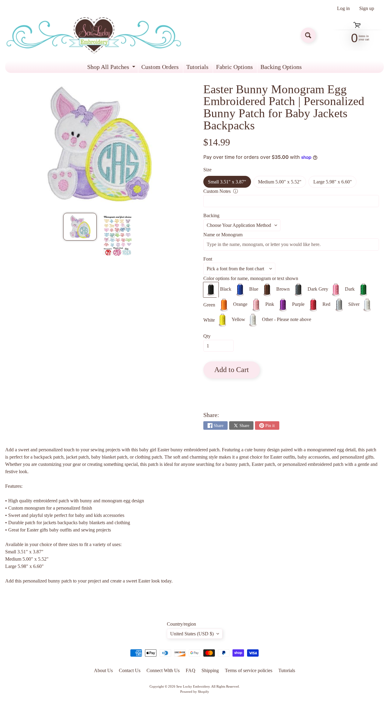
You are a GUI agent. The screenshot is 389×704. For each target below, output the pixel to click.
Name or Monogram (223, 234)
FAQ (190, 670)
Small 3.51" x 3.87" (229, 183)
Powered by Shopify (194, 691)
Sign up (366, 8)
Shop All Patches (112, 68)
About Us (103, 670)
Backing (211, 215)
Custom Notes (217, 191)
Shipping (210, 670)
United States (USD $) (192, 633)
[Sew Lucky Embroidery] (94, 35)
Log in (343, 8)
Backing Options (281, 66)
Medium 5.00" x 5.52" (282, 183)
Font (207, 258)
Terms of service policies (248, 670)
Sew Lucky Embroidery (193, 686)
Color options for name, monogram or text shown (250, 278)
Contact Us (129, 670)
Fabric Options (234, 66)
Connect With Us (163, 670)
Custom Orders (160, 66)
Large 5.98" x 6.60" (334, 183)
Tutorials (197, 66)
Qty (207, 336)
